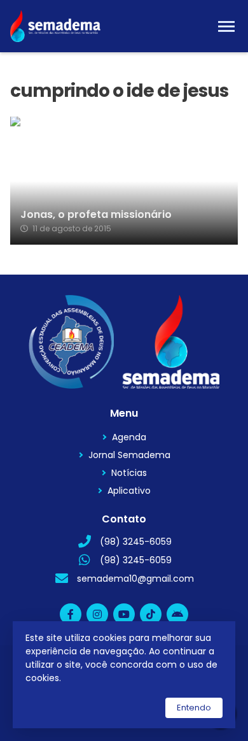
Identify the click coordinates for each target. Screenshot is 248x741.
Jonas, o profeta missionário (96, 214)
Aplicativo (129, 490)
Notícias (129, 472)
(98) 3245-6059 (136, 541)
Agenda (129, 437)
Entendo (194, 707)
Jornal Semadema (129, 455)
